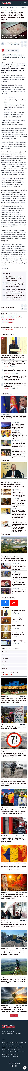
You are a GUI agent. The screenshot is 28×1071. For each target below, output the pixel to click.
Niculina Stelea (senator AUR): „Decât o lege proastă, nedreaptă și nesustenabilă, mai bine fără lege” (19, 503)
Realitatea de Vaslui (15, 1049)
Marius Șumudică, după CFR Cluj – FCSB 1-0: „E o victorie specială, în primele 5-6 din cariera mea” (15, 297)
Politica (3, 359)
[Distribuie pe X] (25, 45)
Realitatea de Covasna (17, 1044)
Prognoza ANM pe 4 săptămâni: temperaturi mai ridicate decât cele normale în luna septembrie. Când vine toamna (13, 1010)
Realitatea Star (22, 1042)
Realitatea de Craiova (18, 1047)
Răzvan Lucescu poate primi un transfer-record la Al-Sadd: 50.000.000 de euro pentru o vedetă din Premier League (15, 371)
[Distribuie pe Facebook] (25, 42)
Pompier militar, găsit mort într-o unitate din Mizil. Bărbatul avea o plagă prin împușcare (13, 840)
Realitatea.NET (5, 1042)
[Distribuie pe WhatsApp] (22, 45)
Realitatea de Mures (15, 1054)
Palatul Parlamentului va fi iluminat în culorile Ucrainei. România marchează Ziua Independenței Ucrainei (13, 700)
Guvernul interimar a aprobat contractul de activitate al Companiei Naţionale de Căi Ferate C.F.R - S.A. (13, 924)
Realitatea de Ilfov (5, 1049)
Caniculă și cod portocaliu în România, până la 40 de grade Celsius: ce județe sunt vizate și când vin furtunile (13, 868)
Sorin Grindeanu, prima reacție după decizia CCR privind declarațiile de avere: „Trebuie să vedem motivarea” (13, 357)
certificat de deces (7, 322)
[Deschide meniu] (25, 3)
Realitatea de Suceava (20, 1051)
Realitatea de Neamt (6, 1044)
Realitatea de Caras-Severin (7, 1051)
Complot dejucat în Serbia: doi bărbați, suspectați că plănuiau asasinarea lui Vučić (14, 278)
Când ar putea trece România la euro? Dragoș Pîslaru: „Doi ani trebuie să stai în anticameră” (15, 385)
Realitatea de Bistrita (17, 43)
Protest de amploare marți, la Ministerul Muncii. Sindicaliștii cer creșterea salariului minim (19, 567)
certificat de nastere (8, 319)
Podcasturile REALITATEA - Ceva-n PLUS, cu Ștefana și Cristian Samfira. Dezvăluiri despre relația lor (19, 454)
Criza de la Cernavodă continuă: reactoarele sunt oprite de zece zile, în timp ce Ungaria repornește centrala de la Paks (13, 559)
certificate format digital (14, 317)
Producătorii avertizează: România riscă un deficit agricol (19, 591)
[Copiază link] (22, 42)
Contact (3, 1031)
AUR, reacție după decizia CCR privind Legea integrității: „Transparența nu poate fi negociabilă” (14, 363)
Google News (9, 329)
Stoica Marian (23, 696)
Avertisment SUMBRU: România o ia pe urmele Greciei (18, 584)
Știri (7, 7)
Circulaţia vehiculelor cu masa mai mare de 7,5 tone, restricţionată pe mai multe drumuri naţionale (13, 755)
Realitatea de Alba (15, 1056)
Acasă (4, 7)
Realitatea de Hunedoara (7, 1047)
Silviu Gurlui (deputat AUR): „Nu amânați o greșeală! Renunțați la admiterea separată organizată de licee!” (12, 485)
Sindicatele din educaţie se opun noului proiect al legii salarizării (13, 727)
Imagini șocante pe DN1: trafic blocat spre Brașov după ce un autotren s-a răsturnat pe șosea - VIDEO (13, 952)
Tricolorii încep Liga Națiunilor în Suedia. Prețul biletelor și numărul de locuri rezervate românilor (15, 291)
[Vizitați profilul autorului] (2, 43)
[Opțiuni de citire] (25, 1068)
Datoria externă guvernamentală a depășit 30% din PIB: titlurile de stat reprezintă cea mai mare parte (19, 576)
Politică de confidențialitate (7, 1033)
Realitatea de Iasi (5, 1054)
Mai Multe (14, 1015)
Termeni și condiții (11, 1031)
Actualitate (12, 7)
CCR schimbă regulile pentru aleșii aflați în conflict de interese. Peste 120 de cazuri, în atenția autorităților (15, 378)
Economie (6, 388)
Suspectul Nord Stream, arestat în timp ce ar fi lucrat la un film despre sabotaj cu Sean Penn (13, 783)
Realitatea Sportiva (14, 1042)
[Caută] (20, 3)
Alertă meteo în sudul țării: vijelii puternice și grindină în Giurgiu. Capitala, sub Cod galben (15, 284)
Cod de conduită (18, 1033)
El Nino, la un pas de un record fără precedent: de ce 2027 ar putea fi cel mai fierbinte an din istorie (14, 896)
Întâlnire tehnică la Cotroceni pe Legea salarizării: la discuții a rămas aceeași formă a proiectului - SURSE (18, 494)
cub (3, 317)
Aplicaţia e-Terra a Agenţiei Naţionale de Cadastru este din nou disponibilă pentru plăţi (13, 981)
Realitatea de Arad (6, 1056)
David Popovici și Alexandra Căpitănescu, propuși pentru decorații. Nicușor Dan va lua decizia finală (13, 811)
